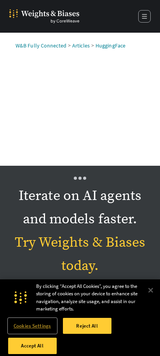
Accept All (32, 345)
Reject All (86, 326)
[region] (80, 317)
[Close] (150, 290)
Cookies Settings (32, 326)
